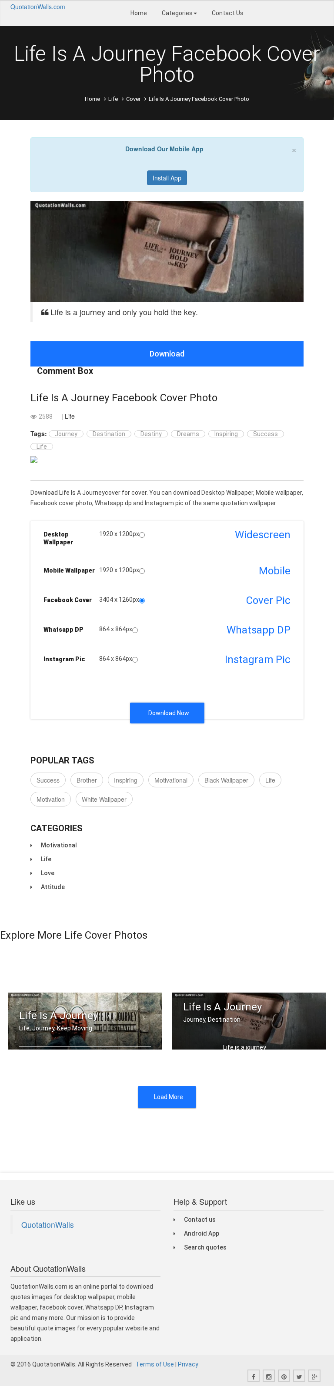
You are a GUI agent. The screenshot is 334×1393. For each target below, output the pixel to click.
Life (113, 99)
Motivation (51, 799)
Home (138, 13)
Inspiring (226, 433)
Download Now (168, 713)
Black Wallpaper (226, 780)
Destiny (151, 433)
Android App (201, 1233)
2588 (46, 416)
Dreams (188, 433)
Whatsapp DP (63, 629)
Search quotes (205, 1247)
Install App (167, 177)
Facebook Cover (67, 600)
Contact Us (228, 13)
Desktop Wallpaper (58, 538)
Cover (133, 99)
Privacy (188, 1364)
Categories (177, 13)
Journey (66, 433)
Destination (109, 433)
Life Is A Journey (58, 1016)
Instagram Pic (64, 659)
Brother (87, 780)
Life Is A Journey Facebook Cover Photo (123, 398)
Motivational (170, 780)
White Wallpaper (104, 799)
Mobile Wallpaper (69, 570)
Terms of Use (155, 1364)
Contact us (200, 1219)
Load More (168, 1096)
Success (265, 433)
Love (47, 873)
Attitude (53, 886)
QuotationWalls (47, 1224)
